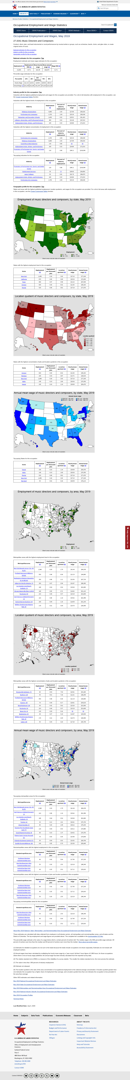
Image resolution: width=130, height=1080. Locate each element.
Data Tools (35, 1015)
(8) (72, 144)
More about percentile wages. (88, 942)
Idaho (24, 381)
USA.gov (52, 1038)
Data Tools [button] (34, 14)
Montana (24, 376)
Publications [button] (46, 14)
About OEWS (91, 30)
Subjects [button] (23, 14)
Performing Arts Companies (29, 114)
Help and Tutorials (83, 1044)
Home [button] (15, 14)
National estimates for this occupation (24, 50)
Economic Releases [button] (60, 14)
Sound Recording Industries (29, 144)
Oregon (24, 285)
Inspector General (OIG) (57, 1025)
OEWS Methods (73, 30)
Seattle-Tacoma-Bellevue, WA (24, 843)
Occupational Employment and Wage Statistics (44, 19)
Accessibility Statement (85, 1048)
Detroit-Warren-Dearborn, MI (23, 602)
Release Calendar (107, 5)
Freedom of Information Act (86, 1028)
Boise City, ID (24, 711)
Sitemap (80, 1025)
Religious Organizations (29, 112)
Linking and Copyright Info (86, 1038)
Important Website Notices (86, 1041)
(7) (61, 171)
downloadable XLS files (95, 936)
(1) (23, 66)
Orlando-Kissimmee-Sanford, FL (23, 840)
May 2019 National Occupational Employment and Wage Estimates (34, 981)
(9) (65, 272)
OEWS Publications (38, 30)
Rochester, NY (24, 594)
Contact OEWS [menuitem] (108, 30)
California (24, 279)
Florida (24, 288)
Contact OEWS (19, 1068)
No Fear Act (53, 1035)
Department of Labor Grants (59, 1031)
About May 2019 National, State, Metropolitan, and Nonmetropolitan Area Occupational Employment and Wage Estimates (52, 930)
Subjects (24, 1015)
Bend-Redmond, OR (24, 705)
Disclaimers (81, 1035)
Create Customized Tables (24, 97)
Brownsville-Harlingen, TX (23, 692)
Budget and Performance (58, 1028)
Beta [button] (83, 14)
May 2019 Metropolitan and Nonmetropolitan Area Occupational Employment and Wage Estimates (44, 988)
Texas (24, 282)
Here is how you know (50, 1)
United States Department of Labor (108, 1)
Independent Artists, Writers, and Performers (29, 123)
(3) (30, 67)
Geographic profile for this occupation (25, 54)
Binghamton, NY (24, 714)
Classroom (78, 1015)
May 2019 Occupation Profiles (23, 995)
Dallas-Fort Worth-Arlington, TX (24, 583)
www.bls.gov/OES (20, 1064)
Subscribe (115, 5)
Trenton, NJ (24, 822)
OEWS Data (57, 30)
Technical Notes (18, 999)
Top (42, 58)
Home (16, 1015)
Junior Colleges (29, 174)
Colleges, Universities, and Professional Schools (29, 120)
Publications (48, 1015)
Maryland (24, 481)
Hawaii (24, 384)
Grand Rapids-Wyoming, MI (24, 833)
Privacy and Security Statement (88, 1031)
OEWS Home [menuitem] (21, 30)
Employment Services (29, 171)
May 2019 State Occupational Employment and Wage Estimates (33, 984)
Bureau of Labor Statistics (20, 19)
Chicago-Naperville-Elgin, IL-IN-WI (24, 591)
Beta (87, 1015)
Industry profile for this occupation (23, 52)
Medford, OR (24, 695)
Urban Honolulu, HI (23, 825)
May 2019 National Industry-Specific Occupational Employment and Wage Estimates (40, 991)
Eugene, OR (24, 703)
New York (24, 276)
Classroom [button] (74, 14)
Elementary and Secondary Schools (29, 117)
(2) (49, 67)
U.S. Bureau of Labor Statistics (31, 7)
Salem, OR (24, 722)
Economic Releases (63, 1015)
